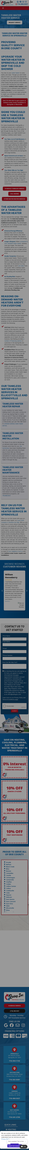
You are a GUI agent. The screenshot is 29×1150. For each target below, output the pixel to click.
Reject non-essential (14, 1146)
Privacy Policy (5, 1139)
